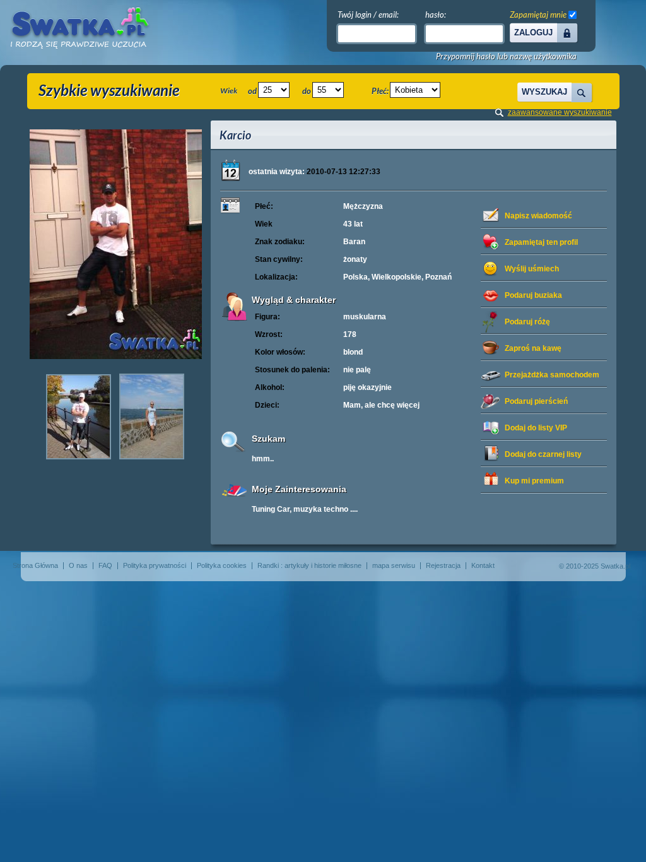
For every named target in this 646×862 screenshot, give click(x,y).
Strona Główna (35, 565)
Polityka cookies (222, 565)
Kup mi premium (534, 480)
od (252, 91)
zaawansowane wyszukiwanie (560, 112)
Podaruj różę (527, 321)
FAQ (105, 565)
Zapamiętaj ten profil (541, 242)
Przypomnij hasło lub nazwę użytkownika (506, 56)
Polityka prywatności (154, 565)
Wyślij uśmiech (532, 268)
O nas (78, 565)
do (306, 91)
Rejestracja (443, 565)
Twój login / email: (368, 14)
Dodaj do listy (536, 427)
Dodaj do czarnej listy (543, 454)
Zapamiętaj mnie (538, 14)
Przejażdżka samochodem (552, 374)
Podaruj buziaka (533, 295)
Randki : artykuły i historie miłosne (309, 565)
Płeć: (380, 91)
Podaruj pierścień (536, 401)
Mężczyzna (363, 206)
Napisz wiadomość (538, 215)
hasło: (435, 14)
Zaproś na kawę (533, 348)
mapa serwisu (393, 565)
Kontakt (483, 565)
